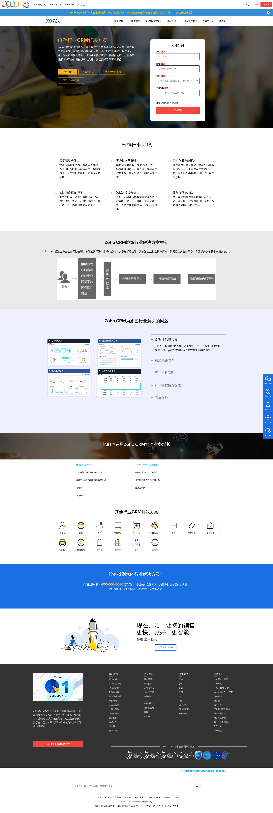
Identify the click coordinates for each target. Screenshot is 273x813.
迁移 (181, 692)
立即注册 (266, 5)
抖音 (146, 712)
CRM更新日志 (185, 709)
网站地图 (183, 713)
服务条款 (166, 103)
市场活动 (148, 696)
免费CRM (218, 726)
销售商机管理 (220, 718)
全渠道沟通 (114, 688)
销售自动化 (114, 679)
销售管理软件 (220, 713)
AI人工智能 (114, 705)
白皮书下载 (149, 692)
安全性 (112, 726)
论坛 (181, 696)
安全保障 (128, 797)
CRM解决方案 (152, 21)
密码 (160, 76)
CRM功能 (118, 21)
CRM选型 (218, 730)
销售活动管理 (115, 696)
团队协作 (113, 718)
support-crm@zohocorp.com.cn (205, 771)
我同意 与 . (168, 103)
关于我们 (108, 797)
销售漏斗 (218, 701)
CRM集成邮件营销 (222, 709)
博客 (181, 701)
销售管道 (218, 705)
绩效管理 (113, 701)
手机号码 (162, 88)
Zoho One (69, 4)
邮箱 (160, 64)
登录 (256, 5)
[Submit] (197, 786)
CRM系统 (44, 710)
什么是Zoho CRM (221, 688)
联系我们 (223, 21)
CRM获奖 (183, 705)
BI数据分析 (114, 692)
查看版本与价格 (165, 647)
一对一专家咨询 (113, 71)
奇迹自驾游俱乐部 (84, 465)
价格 (181, 679)
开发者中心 (149, 688)
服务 (181, 683)
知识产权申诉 (140, 797)
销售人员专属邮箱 (222, 722)
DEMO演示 (67, 71)
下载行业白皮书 (71, 80)
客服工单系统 (55, 4)
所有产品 (81, 4)
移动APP (113, 722)
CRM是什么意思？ (222, 679)
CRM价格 (135, 21)
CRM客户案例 (190, 21)
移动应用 (171, 21)
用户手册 (148, 679)
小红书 (147, 716)
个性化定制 (114, 709)
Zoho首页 (97, 797)
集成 (181, 688)
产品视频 (148, 683)
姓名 (160, 52)
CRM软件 (218, 696)
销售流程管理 (115, 683)
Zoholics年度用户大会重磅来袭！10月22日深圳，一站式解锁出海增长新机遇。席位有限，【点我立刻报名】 (132, 12)
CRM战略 (218, 683)
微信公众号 (149, 708)
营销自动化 (114, 713)
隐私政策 (175, 103)
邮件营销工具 (40, 4)
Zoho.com (15, 5)
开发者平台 (114, 730)
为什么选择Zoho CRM (223, 692)
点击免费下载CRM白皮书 (58, 744)
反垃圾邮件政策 (154, 797)
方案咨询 (88, 71)
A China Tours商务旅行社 (146, 465)
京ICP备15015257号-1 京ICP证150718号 (163, 806)
